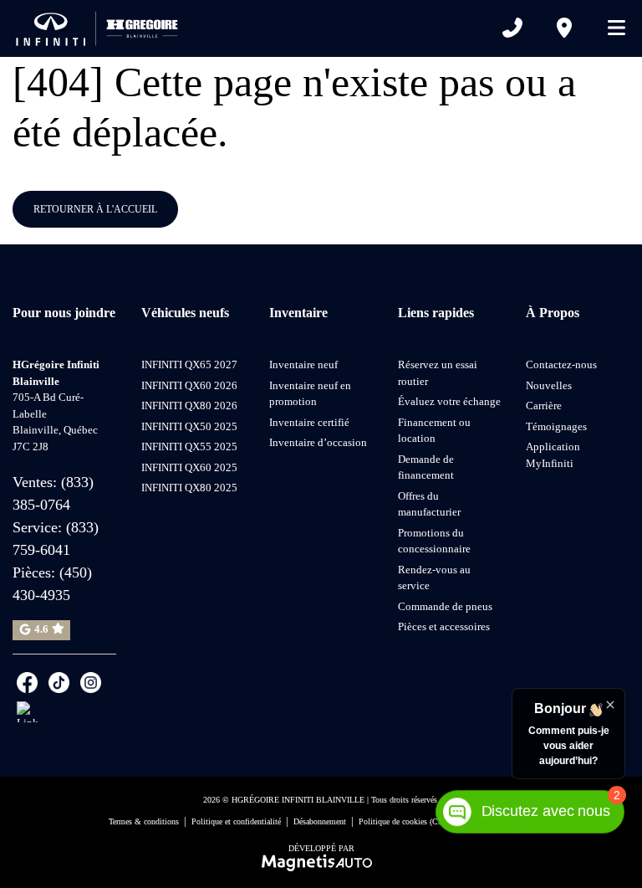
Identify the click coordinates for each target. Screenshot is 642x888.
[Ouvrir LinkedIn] (27, 711)
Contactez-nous (561, 364)
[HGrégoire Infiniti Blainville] (100, 27)
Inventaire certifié (309, 422)
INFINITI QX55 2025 (189, 446)
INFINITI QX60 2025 (189, 467)
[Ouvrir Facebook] (27, 682)
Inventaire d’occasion (318, 442)
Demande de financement (426, 467)
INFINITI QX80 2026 (189, 405)
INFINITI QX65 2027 (189, 364)
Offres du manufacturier (429, 504)
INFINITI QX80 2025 (189, 487)
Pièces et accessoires (444, 626)
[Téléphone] (512, 28)
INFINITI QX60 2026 (189, 385)
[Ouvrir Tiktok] (58, 682)
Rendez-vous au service (434, 578)
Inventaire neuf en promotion (310, 393)
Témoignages (556, 426)
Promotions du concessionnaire (434, 541)
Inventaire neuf (303, 364)
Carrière (544, 405)
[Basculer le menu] (609, 28)
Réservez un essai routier (437, 373)
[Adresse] (564, 28)
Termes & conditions (144, 821)
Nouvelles (549, 385)
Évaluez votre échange (449, 401)
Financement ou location (434, 430)
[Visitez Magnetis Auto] (321, 862)
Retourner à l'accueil (95, 209)
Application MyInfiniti (553, 455)
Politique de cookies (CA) (402, 821)
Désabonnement (319, 821)
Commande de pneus (445, 606)
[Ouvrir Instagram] (90, 682)
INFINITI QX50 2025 (189, 426)
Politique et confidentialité (236, 821)
